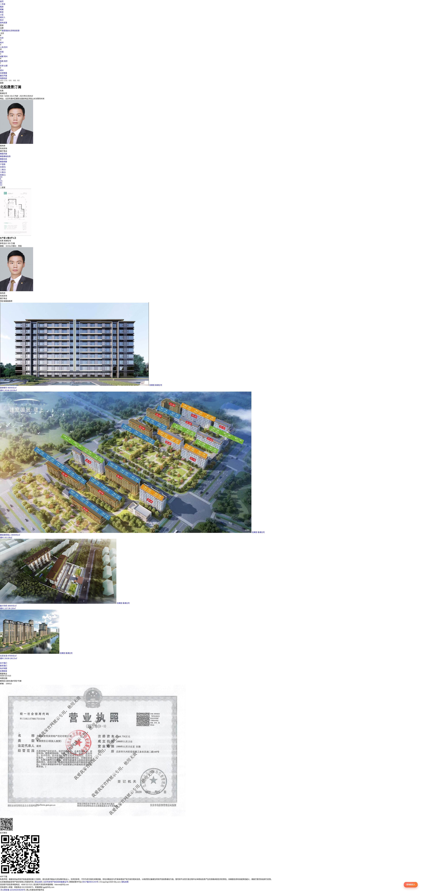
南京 (6, 61)
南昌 (2, 61)
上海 (2, 47)
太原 (6, 66)
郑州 (2, 70)
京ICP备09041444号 (90, 882)
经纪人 (2, 17)
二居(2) (3, 170)
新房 (2, 12)
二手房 (2, 4)
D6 (1, 177)
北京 (2, 38)
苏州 (6, 47)
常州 (6, 56)
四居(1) (3, 175)
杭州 (2, 42)
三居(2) (3, 172)
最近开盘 (3, 76)
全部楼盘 (3, 73)
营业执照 (38, 882)
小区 (2, 15)
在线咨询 (3, 148)
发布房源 (3, 23)
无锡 (2, 52)
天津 (2, 66)
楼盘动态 (3, 159)
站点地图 (3, 668)
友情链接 (3, 671)
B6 (1, 183)
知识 (2, 20)
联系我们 (3, 666)
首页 (2, 1)
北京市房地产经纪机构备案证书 (55, 882)
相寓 (2, 9)
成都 (2, 56)
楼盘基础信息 (5, 156)
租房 (2, 7)
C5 (1, 181)
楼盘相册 (3, 162)
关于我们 (3, 663)
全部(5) (3, 167)
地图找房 (3, 78)
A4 (1, 185)
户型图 (2, 164)
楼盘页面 (3, 154)
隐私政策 (125, 882)
